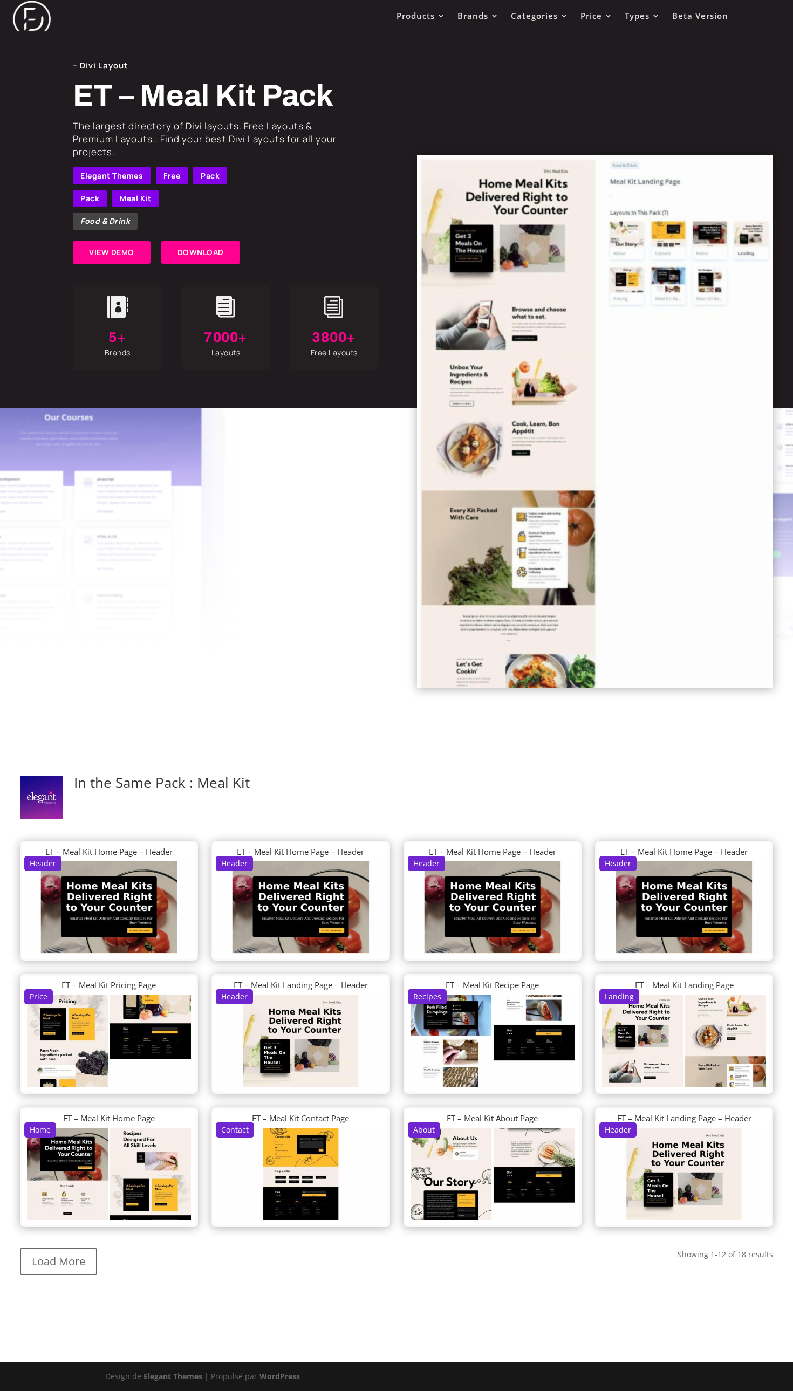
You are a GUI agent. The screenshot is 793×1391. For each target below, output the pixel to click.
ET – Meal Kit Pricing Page (108, 984)
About (424, 1130)
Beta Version (700, 15)
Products (415, 15)
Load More (58, 1261)
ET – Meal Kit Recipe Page (492, 984)
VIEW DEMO (111, 252)
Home (40, 1130)
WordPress (279, 1376)
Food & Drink (105, 221)
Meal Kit (135, 198)
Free (171, 175)
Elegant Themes (111, 175)
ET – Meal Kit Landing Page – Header (301, 984)
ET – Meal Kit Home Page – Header (109, 851)
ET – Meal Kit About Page (492, 1118)
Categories (534, 15)
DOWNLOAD (200, 252)
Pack (210, 175)
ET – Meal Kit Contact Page (300, 1118)
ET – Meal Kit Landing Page (684, 984)
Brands (472, 15)
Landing (619, 996)
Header (43, 863)
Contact (235, 1130)
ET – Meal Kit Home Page (109, 1118)
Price (591, 15)
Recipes (427, 996)
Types (637, 15)
